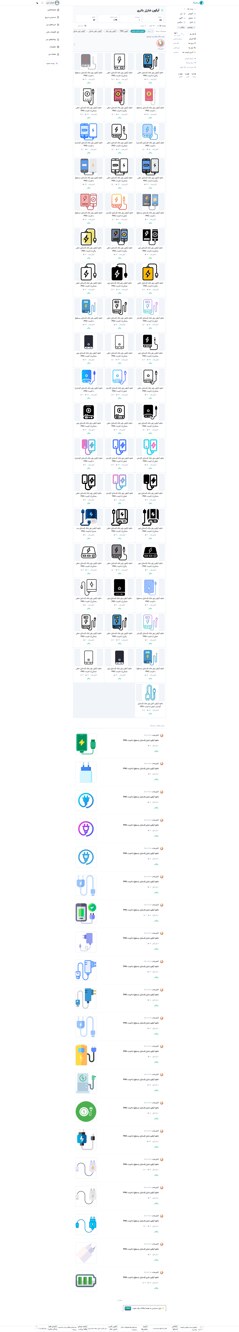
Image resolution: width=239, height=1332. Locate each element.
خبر (181, 13)
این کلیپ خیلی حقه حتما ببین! (97, 1328)
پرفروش (190, 27)
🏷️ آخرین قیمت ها (189, 52)
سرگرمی (179, 22)
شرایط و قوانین (190, 59)
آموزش (190, 13)
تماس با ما (191, 67)
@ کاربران (192, 39)
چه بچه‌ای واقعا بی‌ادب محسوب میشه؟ (67, 1328)
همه (149, 31)
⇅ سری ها (192, 43)
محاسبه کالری (178, 39)
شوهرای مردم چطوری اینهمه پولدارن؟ (188, 1328)
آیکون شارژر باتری (138, 31)
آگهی (180, 18)
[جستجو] (42, 3)
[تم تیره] (37, 3)
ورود (127, 1308)
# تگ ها (193, 34)
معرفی (190, 18)
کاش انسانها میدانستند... (159, 1328)
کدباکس (176, 52)
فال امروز (176, 43)
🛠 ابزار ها (192, 48)
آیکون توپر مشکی (79, 31)
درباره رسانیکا (191, 63)
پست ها (190, 9)
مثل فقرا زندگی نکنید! (40, 1328)
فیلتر (150, 25)
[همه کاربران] (74, 44)
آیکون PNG (124, 31)
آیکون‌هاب (153, 79)
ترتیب (142, 25)
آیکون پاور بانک (111, 31)
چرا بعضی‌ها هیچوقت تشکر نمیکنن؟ (129, 1328)
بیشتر (120, 1300)
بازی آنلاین (176, 48)
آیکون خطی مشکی (95, 31)
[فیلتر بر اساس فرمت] (184, 9)
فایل (191, 22)
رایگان (182, 27)
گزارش (183, 67)
